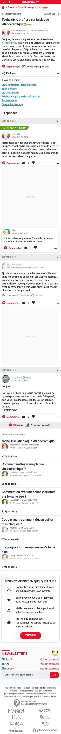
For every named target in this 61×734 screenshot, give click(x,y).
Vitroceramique (10, 92)
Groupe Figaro (27, 697)
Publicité (52, 688)
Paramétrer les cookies (36, 694)
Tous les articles (26, 691)
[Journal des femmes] (16, 711)
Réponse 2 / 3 (9, 257)
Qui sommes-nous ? (14, 688)
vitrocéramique (10, 42)
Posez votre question (37, 66)
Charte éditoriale (39, 688)
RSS (36, 691)
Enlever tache (9, 88)
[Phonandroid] (45, 730)
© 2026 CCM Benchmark (45, 697)
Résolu (30, 24)
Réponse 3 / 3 (9, 370)
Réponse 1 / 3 (9, 121)
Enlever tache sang (12, 104)
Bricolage (9, 668)
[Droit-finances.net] (45, 717)
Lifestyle (8, 659)
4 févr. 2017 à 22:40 (19, 137)
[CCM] (45, 711)
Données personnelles (14, 694)
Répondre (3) (13, 66)
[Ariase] (16, 730)
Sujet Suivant (49, 14)
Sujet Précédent (13, 14)
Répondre (18, 425)
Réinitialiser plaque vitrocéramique (21, 96)
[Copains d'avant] (16, 724)
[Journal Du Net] (16, 717)
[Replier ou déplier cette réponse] (57, 121)
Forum (11, 7)
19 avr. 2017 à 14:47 (28, 33)
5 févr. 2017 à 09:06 (19, 380)
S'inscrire (30, 635)
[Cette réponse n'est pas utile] (33, 163)
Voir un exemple (50, 659)
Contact (13, 691)
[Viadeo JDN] (45, 724)
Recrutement (46, 691)
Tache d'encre (9, 100)
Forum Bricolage (25, 7)
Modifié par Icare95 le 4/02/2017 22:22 (28, 267)
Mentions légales (12, 697)
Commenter (13, 163)
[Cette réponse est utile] (24, 163)
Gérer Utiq (51, 694)
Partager (11, 73)
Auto (6, 663)
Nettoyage (42, 7)
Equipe (27, 688)
